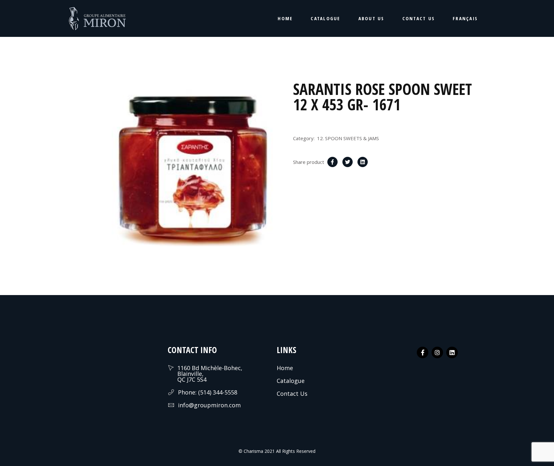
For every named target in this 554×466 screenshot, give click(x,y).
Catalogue (291, 381)
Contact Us (292, 393)
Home (285, 368)
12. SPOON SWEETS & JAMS (348, 138)
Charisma (252, 451)
